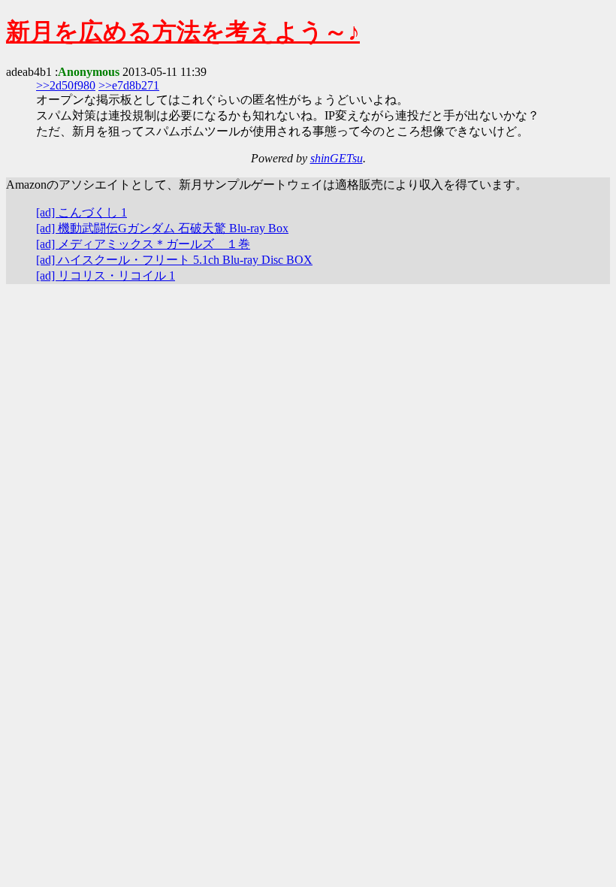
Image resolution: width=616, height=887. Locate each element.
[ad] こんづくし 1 (81, 212)
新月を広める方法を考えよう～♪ (183, 31)
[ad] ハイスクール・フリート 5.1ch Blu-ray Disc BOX (174, 259)
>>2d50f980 (65, 85)
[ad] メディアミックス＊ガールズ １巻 (143, 244)
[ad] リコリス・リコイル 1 (105, 275)
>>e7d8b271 (128, 85)
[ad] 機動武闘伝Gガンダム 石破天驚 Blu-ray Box (162, 228)
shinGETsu (336, 158)
